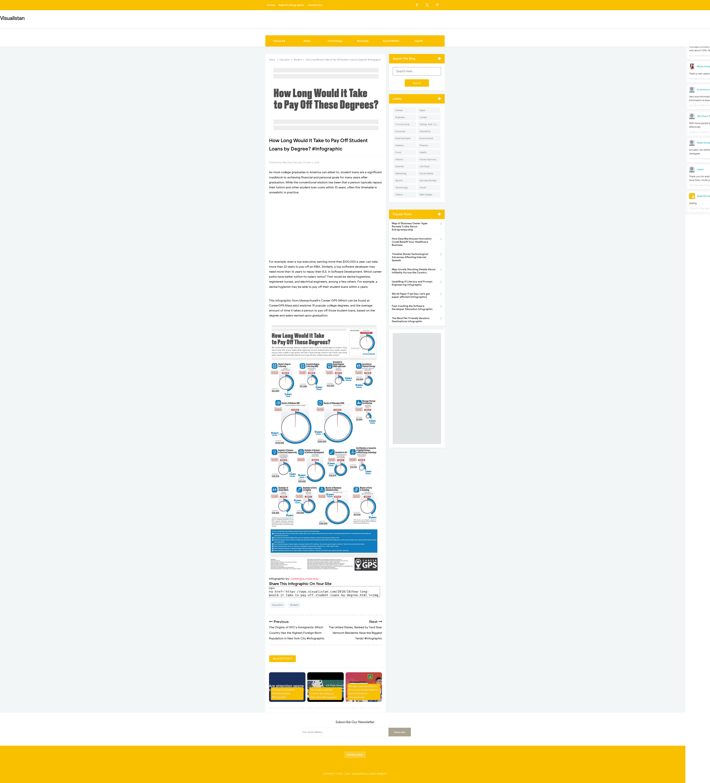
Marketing (400, 173)
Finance (424, 145)
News (307, 41)
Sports (399, 180)
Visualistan (358, 773)
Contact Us (315, 5)
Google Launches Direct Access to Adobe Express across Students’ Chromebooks (363, 692)
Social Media (391, 41)
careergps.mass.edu (304, 579)
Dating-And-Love (429, 124)
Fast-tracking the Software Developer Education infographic (412, 307)
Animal (399, 110)
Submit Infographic (291, 5)
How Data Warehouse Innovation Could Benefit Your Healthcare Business (412, 242)
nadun (700, 169)
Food (398, 152)
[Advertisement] (325, 224)
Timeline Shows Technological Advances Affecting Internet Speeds (410, 257)
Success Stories (428, 180)
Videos (399, 194)
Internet (399, 166)
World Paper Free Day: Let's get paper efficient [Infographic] (411, 295)
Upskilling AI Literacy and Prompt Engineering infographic (412, 283)
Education (277, 604)
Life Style (425, 166)
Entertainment (403, 138)
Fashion (399, 145)
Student (294, 604)
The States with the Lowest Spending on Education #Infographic (323, 693)
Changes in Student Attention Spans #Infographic (283, 693)
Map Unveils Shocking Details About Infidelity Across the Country (413, 271)
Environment (426, 138)
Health (419, 41)
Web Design (426, 194)
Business (363, 41)
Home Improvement (430, 159)
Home (271, 5)
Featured (279, 41)
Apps (422, 110)
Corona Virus (402, 124)
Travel (423, 187)
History (399, 159)
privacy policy (355, 754)
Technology (335, 41)
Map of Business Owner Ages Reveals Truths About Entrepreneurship (409, 226)
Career (423, 117)
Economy (400, 131)
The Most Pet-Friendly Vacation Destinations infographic (411, 320)
